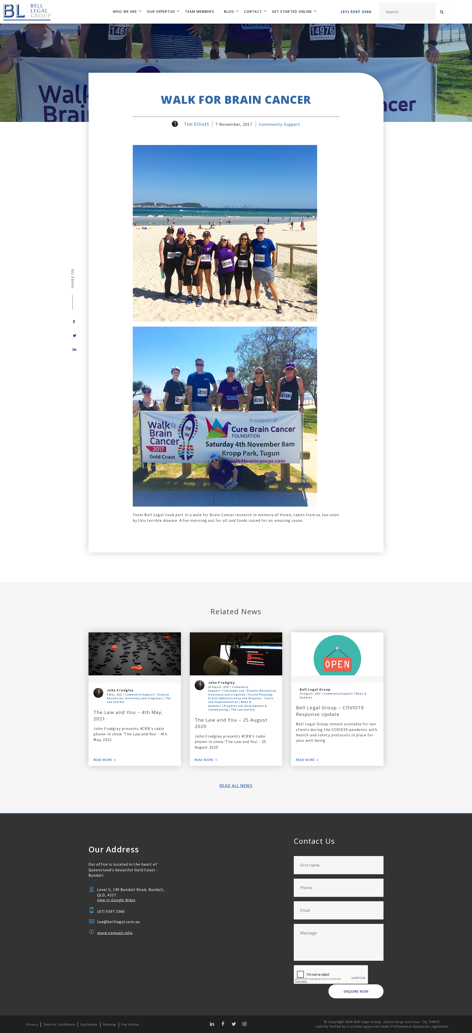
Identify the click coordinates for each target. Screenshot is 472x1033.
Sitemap (110, 1024)
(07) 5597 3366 (356, 11)
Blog (229, 11)
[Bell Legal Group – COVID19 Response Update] (337, 653)
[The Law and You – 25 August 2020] (236, 653)
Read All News (236, 785)
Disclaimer (89, 1024)
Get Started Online (292, 11)
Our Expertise (161, 11)
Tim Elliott (196, 124)
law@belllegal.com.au (118, 921)
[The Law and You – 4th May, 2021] (134, 653)
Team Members (199, 11)
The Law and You (243, 709)
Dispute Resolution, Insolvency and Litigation (138, 696)
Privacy (32, 1024)
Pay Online (130, 1024)
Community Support (279, 124)
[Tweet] (72, 335)
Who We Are (125, 11)
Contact (253, 11)
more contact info (115, 932)
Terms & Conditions (59, 1024)
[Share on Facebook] (72, 321)
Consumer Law (233, 690)
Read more (102, 760)
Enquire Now (356, 991)
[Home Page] (25, 12)
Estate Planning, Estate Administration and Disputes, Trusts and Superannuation (241, 698)
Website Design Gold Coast (401, 1022)
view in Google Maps (116, 900)
